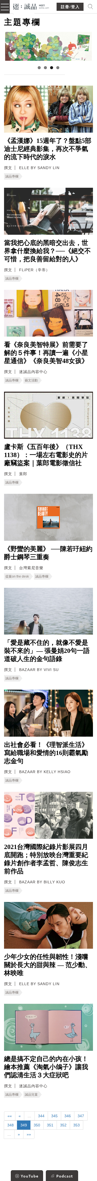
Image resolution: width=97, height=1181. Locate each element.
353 (76, 1125)
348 (10, 1125)
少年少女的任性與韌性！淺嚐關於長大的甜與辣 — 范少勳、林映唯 (47, 965)
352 (63, 1125)
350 (37, 1125)
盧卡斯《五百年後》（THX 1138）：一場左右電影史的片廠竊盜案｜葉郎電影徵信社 (46, 455)
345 (54, 1116)
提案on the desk (17, 576)
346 (67, 1116)
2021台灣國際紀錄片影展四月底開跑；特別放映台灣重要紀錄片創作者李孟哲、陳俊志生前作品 (46, 859)
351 (50, 1125)
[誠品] (31, 6)
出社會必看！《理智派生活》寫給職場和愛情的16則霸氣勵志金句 (46, 752)
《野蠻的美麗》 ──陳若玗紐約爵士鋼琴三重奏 (48, 553)
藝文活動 (31, 380)
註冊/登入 (70, 7)
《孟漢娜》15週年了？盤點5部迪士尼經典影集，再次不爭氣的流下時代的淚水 (47, 148)
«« (10, 1116)
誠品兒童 (31, 1094)
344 (41, 1116)
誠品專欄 (11, 176)
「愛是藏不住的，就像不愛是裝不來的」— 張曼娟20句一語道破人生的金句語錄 (47, 650)
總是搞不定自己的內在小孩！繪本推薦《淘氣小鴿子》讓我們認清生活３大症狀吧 (46, 1067)
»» (29, 1134)
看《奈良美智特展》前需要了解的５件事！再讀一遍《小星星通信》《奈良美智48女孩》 (46, 352)
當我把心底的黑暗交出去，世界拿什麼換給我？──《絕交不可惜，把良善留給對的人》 (47, 251)
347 (81, 1116)
